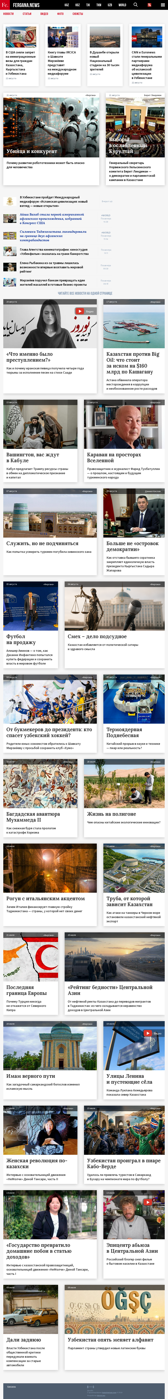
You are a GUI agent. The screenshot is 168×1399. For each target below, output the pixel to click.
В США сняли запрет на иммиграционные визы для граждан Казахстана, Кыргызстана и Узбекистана (21, 63)
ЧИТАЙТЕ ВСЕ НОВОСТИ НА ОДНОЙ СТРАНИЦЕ (85, 293)
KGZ (77, 5)
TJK (88, 5)
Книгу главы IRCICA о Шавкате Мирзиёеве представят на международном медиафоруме (62, 63)
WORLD (122, 5)
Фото (60, 14)
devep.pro (101, 1395)
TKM (98, 5)
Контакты (11, 1386)
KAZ (67, 5)
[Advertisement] (142, 215)
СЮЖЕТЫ (78, 14)
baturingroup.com (109, 1392)
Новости (8, 14)
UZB (110, 5)
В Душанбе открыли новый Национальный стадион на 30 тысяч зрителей (104, 60)
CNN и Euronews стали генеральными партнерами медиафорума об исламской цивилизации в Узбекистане (147, 65)
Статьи (27, 14)
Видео (44, 14)
